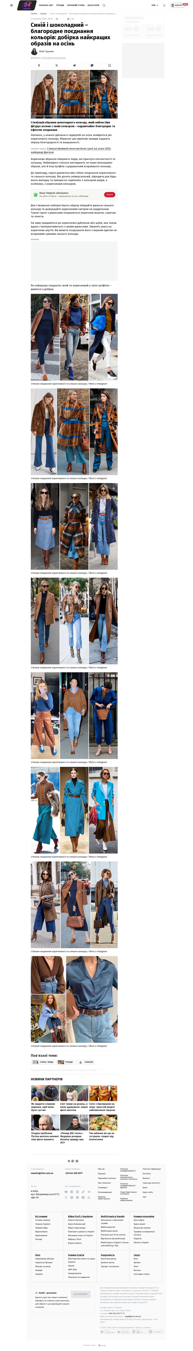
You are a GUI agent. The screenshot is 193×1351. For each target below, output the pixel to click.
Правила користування (104, 1198)
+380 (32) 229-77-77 (116, 1313)
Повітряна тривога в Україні (81, 1231)
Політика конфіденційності (128, 1170)
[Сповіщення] (164, 5)
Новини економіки (144, 1216)
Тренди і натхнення (110, 1266)
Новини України (42, 1224)
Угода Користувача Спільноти (128, 1193)
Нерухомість (108, 1255)
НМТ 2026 (72, 1269)
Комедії (38, 1270)
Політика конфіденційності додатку (128, 1185)
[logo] (27, 5)
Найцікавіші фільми (44, 1259)
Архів (145, 1188)
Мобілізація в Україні (113, 1216)
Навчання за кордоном (79, 1277)
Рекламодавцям (105, 1192)
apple (123, 1331)
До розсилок (80, 1294)
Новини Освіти (76, 1255)
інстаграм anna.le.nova (54, 58)
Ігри (144, 1197)
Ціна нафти (139, 1220)
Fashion (34, 14)
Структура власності (151, 1183)
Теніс (136, 1266)
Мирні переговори (76, 1228)
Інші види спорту (141, 1274)
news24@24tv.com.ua (42, 1173)
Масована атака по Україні (80, 1235)
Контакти (147, 1174)
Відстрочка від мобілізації (113, 1238)
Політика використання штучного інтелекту (128, 1177)
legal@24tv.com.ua (133, 1316)
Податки (137, 1238)
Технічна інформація (152, 1169)
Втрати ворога (75, 1243)
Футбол (137, 1262)
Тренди (60, 5)
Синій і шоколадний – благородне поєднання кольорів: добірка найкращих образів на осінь (83, 14)
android (107, 1331)
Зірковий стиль (76, 5)
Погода (38, 1239)
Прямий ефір (41, 1228)
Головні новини (42, 1220)
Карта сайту (148, 1192)
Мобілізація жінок (109, 1231)
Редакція (102, 1174)
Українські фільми (43, 1262)
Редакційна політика (107, 1178)
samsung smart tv (155, 1331)
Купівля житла (107, 1262)
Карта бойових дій (76, 1224)
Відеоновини (41, 1231)
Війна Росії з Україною (80, 1216)
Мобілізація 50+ (108, 1227)
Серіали (39, 1274)
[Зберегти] (110, 65)
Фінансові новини (142, 1228)
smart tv (139, 1331)
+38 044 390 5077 (74, 1173)
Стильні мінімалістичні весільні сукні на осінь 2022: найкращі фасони (71, 150)
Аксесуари (93, 5)
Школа (71, 1266)
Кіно (37, 1255)
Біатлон (137, 1270)
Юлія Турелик (46, 51)
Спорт (137, 1255)
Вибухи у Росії (74, 1239)
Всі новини (41, 1216)
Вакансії (146, 1178)
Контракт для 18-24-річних (113, 1235)
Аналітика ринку (108, 1259)
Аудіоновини (41, 1235)
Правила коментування (126, 1199)
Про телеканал (104, 1183)
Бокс (136, 1259)
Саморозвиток (75, 1273)
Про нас (101, 1169)
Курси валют (139, 1224)
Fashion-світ (46, 5)
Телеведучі (102, 1188)
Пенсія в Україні (141, 1242)
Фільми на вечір (42, 1266)
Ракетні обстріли (76, 1220)
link (66, 1191)
